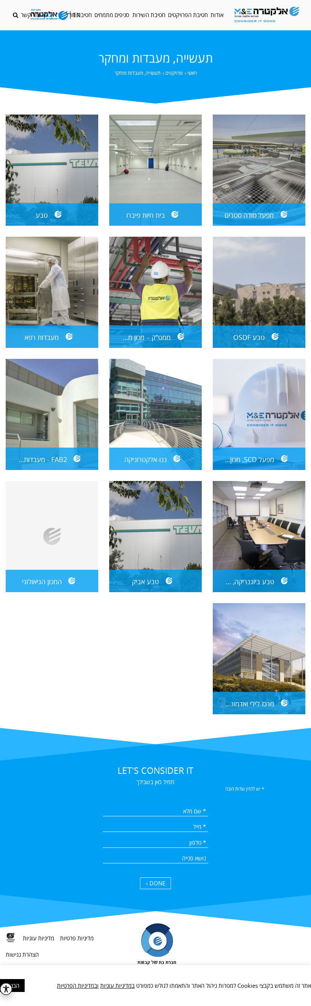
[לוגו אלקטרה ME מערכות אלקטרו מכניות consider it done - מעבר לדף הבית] (266, 15)
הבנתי (12, 985)
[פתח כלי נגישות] (6, 989)
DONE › (155, 883)
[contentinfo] (155, 958)
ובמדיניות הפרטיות (78, 985)
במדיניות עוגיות (117, 985)
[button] (15, 15)
